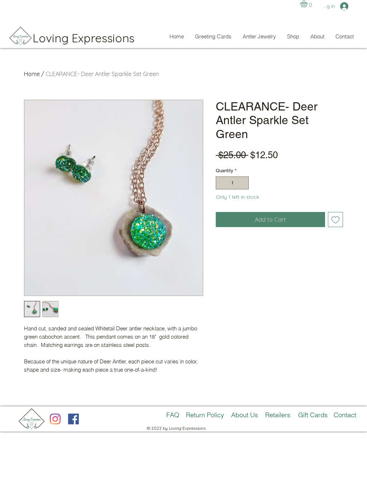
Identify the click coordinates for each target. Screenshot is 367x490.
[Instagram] (55, 419)
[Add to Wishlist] (335, 219)
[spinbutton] (232, 183)
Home (32, 73)
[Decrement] (221, 183)
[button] (308, 3)
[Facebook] (73, 419)
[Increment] (243, 183)
